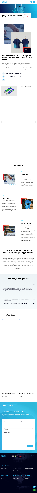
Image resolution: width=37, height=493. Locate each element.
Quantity (20, 421)
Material (5, 427)
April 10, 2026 (4, 396)
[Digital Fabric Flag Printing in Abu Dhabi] (10, 355)
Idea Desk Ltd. (19, 490)
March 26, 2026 (21, 396)
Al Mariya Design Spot (28, 61)
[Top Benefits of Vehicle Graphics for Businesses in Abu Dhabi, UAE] (27, 355)
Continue (30, 445)
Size (4, 421)
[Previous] (1, 122)
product (22, 240)
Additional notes (7, 432)
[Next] (35, 122)
